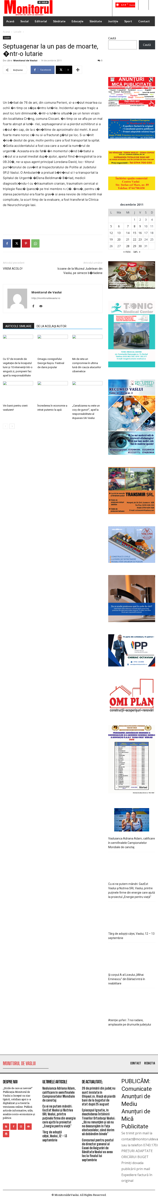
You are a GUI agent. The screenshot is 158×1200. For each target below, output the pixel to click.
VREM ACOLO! (12, 268)
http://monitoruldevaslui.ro (45, 298)
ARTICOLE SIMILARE (18, 326)
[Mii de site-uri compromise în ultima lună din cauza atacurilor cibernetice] (87, 345)
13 (119, 233)
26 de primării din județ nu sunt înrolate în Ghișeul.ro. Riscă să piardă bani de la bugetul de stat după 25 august (98, 1096)
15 (134, 233)
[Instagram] (21, 1126)
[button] (143, 5)
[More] (77, 70)
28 (127, 246)
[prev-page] (5, 426)
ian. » (137, 252)
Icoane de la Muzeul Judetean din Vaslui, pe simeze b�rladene (79, 271)
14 (127, 233)
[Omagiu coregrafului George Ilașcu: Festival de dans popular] (52, 345)
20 (119, 239)
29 (134, 246)
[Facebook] (7, 243)
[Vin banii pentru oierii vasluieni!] (18, 391)
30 (140, 246)
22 (134, 239)
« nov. (127, 252)
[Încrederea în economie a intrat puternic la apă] (52, 391)
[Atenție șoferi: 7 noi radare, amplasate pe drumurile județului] (132, 1002)
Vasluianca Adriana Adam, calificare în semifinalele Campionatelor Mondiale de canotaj (131, 843)
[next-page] (12, 426)
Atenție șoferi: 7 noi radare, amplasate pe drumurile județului (129, 1022)
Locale (17, 31)
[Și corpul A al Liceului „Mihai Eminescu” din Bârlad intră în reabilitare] (132, 956)
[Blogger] (6, 1126)
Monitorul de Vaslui (25, 60)
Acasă (6, 31)
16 (140, 233)
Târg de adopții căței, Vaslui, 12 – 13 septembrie (131, 936)
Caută (112, 38)
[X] (16, 243)
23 (140, 239)
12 (111, 233)
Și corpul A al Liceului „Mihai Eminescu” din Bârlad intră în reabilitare (126, 979)
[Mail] (42, 306)
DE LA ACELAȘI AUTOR (51, 326)
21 (127, 239)
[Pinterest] (26, 243)
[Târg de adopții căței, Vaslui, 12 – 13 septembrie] (132, 915)
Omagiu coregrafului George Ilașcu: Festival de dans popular (50, 363)
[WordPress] (6, 1134)
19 (111, 239)
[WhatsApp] (35, 243)
